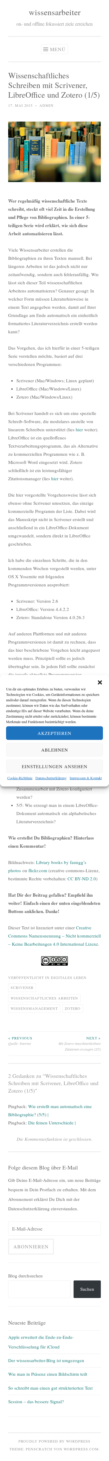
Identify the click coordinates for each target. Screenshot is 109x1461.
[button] (100, 682)
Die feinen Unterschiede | (52, 1123)
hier (79, 429)
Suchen (87, 1289)
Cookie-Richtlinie (19, 777)
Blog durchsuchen (25, 1276)
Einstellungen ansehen (55, 766)
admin (46, 105)
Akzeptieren (54, 733)
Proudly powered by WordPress (54, 1441)
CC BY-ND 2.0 (82, 879)
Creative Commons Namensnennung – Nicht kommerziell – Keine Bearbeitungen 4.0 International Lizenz (54, 936)
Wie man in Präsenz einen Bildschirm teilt (47, 1374)
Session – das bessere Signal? (36, 1401)
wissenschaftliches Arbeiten (44, 998)
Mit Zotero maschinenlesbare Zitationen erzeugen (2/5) (79, 1043)
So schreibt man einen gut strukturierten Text (50, 1388)
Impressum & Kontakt (86, 777)
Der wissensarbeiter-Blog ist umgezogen (46, 1360)
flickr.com (37, 870)
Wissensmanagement (34, 1008)
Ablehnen (54, 750)
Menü (58, 49)
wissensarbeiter (55, 12)
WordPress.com (81, 1448)
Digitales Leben (69, 977)
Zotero (73, 1008)
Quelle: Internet (20, 1040)
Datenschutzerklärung (51, 777)
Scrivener (22, 987)
